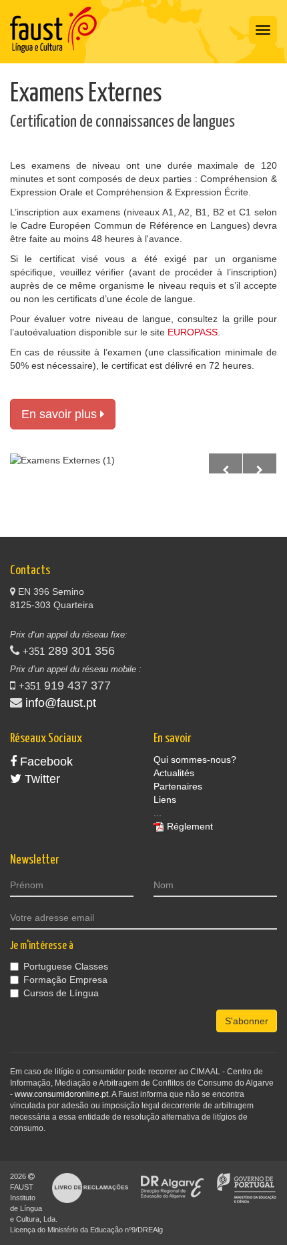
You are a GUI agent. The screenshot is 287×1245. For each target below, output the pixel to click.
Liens (165, 799)
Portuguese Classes (65, 966)
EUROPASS (193, 332)
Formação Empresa (65, 979)
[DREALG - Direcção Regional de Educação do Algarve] (172, 1188)
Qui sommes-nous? (195, 759)
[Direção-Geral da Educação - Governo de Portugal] (246, 1188)
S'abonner (246, 1021)
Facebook (45, 761)
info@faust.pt (60, 703)
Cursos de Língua (61, 993)
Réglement (190, 826)
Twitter (40, 779)
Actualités (174, 773)
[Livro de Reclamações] (90, 1188)
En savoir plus (60, 414)
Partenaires (178, 786)
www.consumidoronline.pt (61, 1094)
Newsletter (34, 860)
